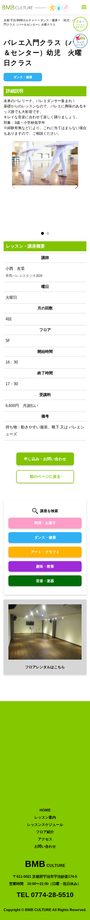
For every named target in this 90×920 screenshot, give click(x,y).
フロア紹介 (45, 832)
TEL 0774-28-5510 (45, 895)
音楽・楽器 (45, 581)
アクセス (45, 839)
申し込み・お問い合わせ (45, 459)
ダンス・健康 (45, 537)
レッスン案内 (45, 817)
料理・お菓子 (45, 523)
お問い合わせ (45, 846)
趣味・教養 (45, 566)
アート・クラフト (45, 552)
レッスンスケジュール (45, 824)
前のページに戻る (45, 476)
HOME (45, 810)
